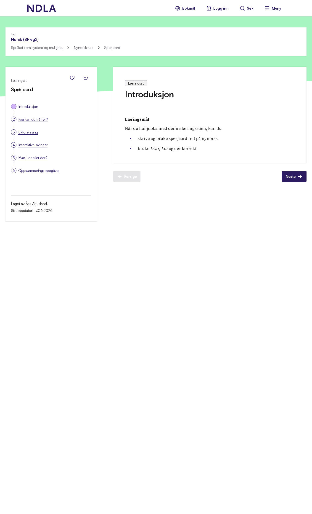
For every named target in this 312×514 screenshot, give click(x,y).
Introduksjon (28, 106)
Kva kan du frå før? (33, 119)
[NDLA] (41, 8)
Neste (291, 176)
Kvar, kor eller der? (33, 157)
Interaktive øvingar (33, 145)
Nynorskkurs (83, 47)
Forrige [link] (130, 176)
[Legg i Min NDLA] (72, 77)
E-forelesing (28, 132)
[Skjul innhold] (85, 77)
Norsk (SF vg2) (24, 39)
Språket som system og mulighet (37, 47)
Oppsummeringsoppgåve (38, 170)
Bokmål (188, 8)
